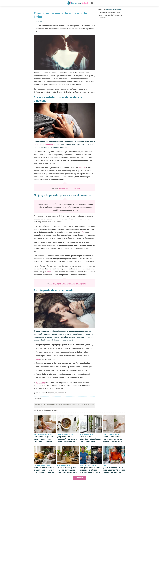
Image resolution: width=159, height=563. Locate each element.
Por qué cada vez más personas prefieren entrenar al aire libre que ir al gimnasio (91, 469)
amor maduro (41, 383)
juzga (49, 272)
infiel (82, 232)
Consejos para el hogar (65, 434)
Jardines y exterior (86, 434)
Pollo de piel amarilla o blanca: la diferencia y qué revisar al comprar (44, 469)
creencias (82, 168)
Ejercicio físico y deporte (88, 465)
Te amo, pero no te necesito (69, 188)
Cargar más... (79, 478)
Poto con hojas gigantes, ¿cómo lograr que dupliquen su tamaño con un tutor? (90, 439)
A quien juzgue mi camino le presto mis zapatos (67, 284)
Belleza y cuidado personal (43, 434)
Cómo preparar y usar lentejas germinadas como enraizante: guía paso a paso (67, 469)
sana (38, 359)
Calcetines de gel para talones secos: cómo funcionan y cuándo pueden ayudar (44, 439)
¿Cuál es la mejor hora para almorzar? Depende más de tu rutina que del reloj (114, 469)
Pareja (36, 9)
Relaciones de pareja (45, 9)
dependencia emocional (43, 144)
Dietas (105, 465)
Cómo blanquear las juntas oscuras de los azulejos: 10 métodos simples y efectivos (112, 439)
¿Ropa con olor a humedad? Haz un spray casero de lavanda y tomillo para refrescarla (67, 439)
